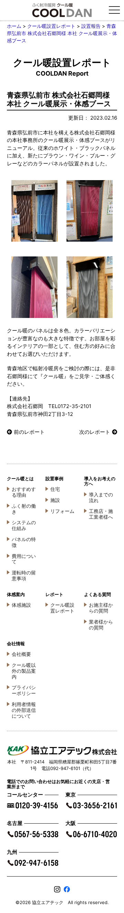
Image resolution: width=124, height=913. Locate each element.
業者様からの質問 (101, 624)
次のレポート (94, 432)
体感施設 (21, 605)
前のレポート (29, 432)
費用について (24, 559)
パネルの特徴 (24, 542)
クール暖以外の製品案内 (24, 671)
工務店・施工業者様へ (101, 514)
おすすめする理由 (24, 492)
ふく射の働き (24, 509)
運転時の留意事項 (24, 575)
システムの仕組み (24, 525)
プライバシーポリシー (24, 690)
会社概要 (21, 654)
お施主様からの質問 (101, 608)
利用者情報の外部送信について (24, 710)
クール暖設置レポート (62, 608)
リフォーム (62, 511)
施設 (55, 500)
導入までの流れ (101, 497)
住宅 (55, 489)
